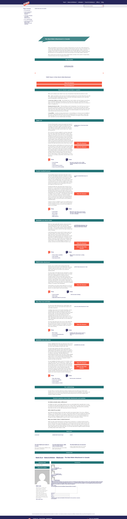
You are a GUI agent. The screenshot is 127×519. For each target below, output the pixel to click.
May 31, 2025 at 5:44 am (55, 480)
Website (52, 496)
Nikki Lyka (38, 486)
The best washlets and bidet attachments (28, 16)
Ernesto (56, 480)
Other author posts (39, 499)
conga (56, 467)
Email (52, 495)
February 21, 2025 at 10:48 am (56, 474)
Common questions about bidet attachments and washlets (28, 22)
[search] (102, 6)
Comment (53, 493)
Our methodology (28, 19)
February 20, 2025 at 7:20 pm (56, 468)
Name (52, 494)
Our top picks (27, 10)
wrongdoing (57, 473)
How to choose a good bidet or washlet (28, 13)
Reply (52, 470)
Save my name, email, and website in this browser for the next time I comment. (66, 497)
